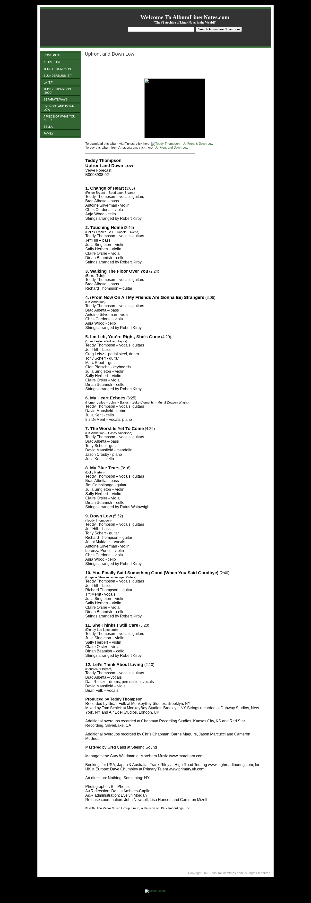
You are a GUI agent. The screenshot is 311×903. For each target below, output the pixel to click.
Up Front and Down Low (171, 147)
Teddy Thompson (57, 69)
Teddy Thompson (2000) (57, 91)
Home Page (52, 55)
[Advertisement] (142, 67)
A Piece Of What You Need (59, 118)
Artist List (51, 62)
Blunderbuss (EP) (57, 75)
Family (48, 133)
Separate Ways (55, 99)
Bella (48, 126)
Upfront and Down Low (58, 108)
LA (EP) (48, 82)
